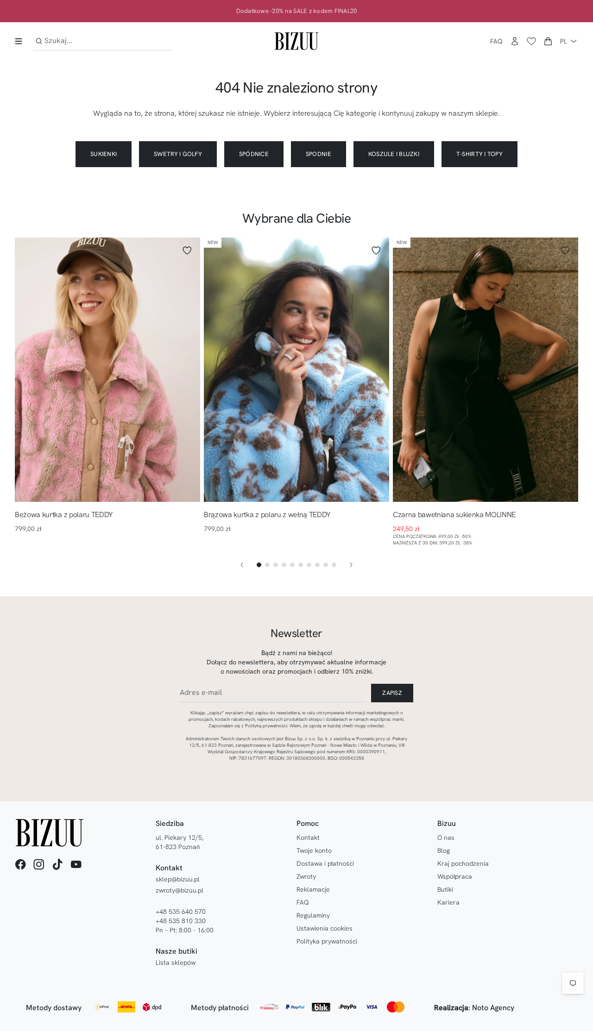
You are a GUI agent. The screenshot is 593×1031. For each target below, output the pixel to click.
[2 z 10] (267, 564)
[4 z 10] (284, 564)
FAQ (496, 41)
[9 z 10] (325, 564)
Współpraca (454, 876)
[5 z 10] (292, 564)
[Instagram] (38, 864)
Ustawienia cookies (324, 928)
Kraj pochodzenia (463, 863)
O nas (445, 837)
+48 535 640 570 (181, 911)
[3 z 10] (275, 564)
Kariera (448, 902)
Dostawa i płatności (325, 863)
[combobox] (102, 40)
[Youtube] (76, 864)
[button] (548, 41)
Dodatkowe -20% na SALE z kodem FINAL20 (296, 11)
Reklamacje (313, 889)
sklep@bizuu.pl (178, 879)
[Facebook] (20, 864)
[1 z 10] (259, 564)
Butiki (445, 889)
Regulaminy (313, 915)
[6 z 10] (300, 564)
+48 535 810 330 (181, 921)
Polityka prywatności (326, 941)
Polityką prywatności (266, 726)
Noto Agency (493, 1007)
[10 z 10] (334, 564)
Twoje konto (314, 850)
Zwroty (306, 876)
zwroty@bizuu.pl (179, 890)
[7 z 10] (309, 564)
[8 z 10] (317, 564)
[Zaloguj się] (514, 41)
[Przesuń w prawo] (351, 564)
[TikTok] (57, 864)
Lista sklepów (176, 962)
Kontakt (308, 837)
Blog (443, 850)
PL (563, 41)
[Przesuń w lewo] (241, 564)
